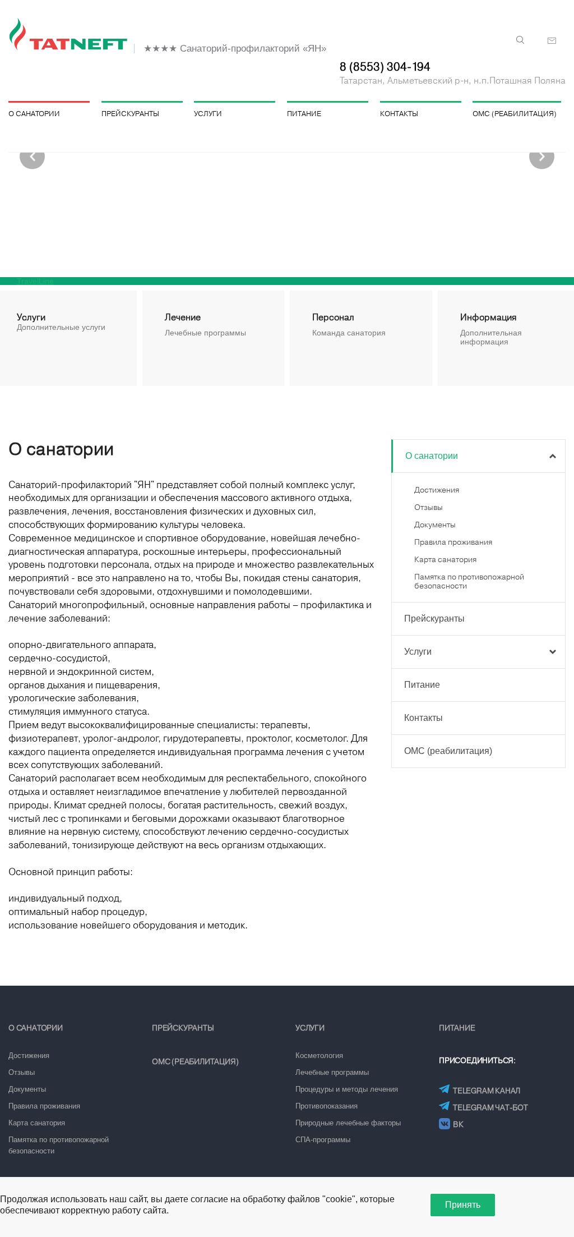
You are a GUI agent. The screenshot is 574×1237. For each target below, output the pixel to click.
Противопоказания (326, 1106)
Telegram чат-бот (490, 1107)
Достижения (436, 489)
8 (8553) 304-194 (385, 66)
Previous (32, 156)
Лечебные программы (332, 1072)
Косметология (319, 1055)
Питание (304, 113)
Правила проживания (453, 541)
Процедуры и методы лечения (346, 1089)
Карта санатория (445, 559)
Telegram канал (486, 1090)
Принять (462, 1205)
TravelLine (35, 281)
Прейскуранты (130, 113)
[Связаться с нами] (552, 41)
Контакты (399, 113)
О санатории (34, 113)
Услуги (208, 113)
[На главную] (70, 35)
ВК (458, 1124)
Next (541, 156)
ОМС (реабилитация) (515, 113)
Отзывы (428, 507)
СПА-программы (322, 1139)
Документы (435, 524)
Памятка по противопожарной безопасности (58, 1145)
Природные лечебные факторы (348, 1123)
